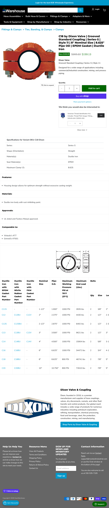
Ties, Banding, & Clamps (38, 29)
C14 (3, 341)
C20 (3, 368)
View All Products (36, 451)
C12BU (17, 315)
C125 (4, 324)
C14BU (17, 341)
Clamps (59, 29)
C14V (29, 341)
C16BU (17, 350)
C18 (3, 359)
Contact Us (33, 468)
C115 (4, 309)
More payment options (82, 102)
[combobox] (53, 10)
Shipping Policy (35, 458)
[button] (96, 9)
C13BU (17, 332)
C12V (29, 315)
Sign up (61, 475)
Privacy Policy (34, 461)
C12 (3, 315)
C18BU (17, 359)
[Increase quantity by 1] (77, 88)
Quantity (62, 83)
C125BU (18, 324)
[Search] (80, 10)
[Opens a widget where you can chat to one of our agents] (99, 504)
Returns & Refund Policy (39, 465)
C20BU (17, 368)
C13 (3, 332)
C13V (29, 332)
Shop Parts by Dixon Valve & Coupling (79, 424)
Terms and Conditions (38, 454)
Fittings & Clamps (12, 29)
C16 (3, 350)
